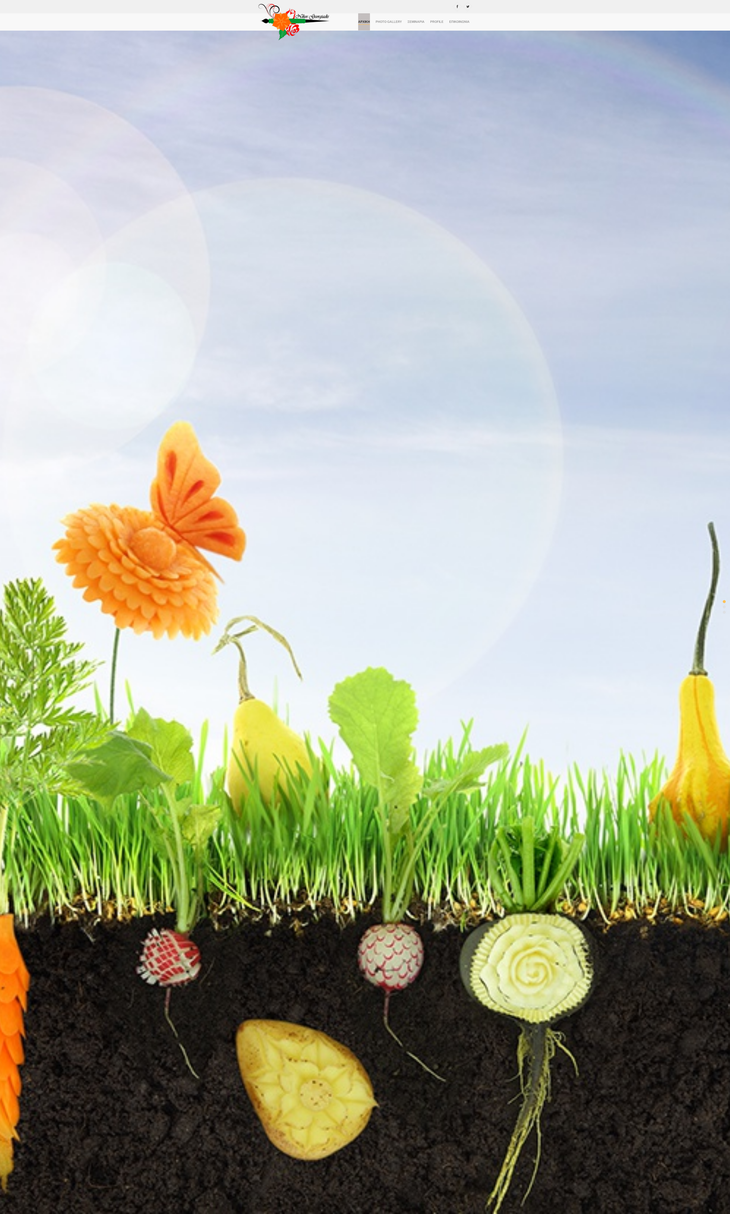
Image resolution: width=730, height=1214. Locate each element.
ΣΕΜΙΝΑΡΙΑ (416, 21)
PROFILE (437, 21)
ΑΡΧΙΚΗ (364, 21)
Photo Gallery (389, 21)
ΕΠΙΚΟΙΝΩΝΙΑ (459, 21)
